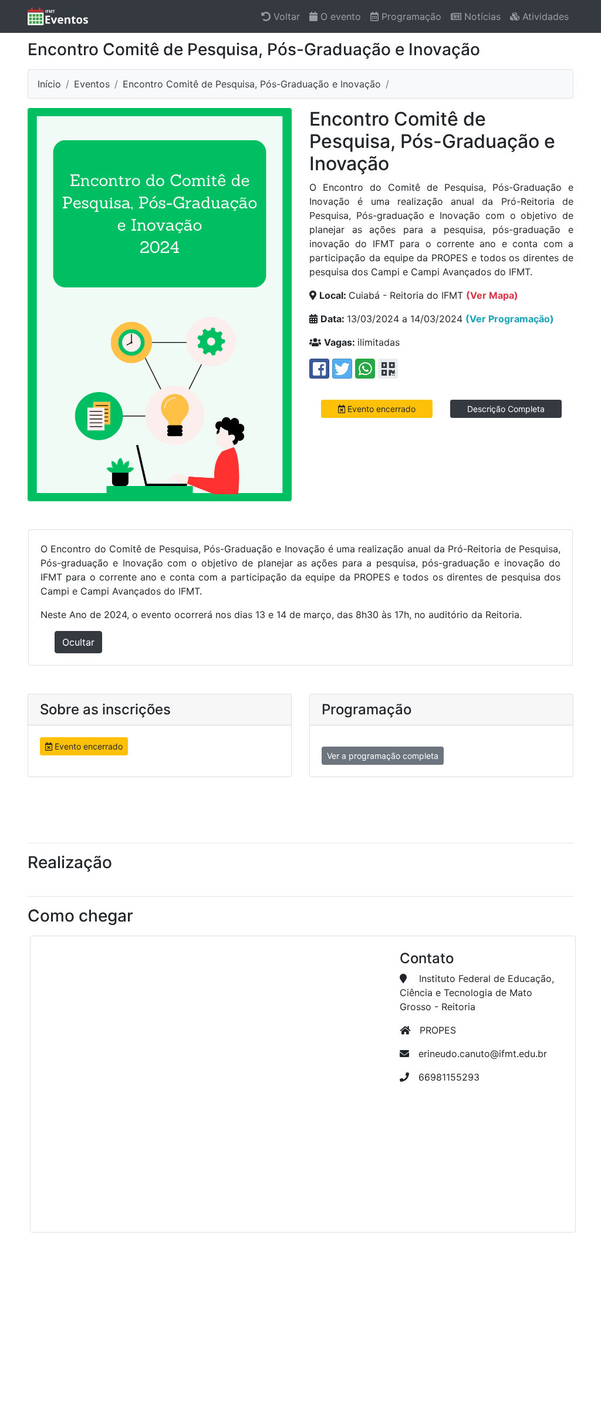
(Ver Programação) (509, 319)
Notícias (481, 16)
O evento (339, 16)
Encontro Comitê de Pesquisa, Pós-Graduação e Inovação (252, 84)
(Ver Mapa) (492, 295)
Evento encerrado (380, 409)
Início (49, 84)
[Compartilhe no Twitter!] (342, 369)
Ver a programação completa (382, 756)
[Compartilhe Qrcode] (388, 369)
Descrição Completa (506, 409)
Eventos (92, 84)
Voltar (285, 16)
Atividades (544, 16)
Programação (410, 16)
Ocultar (78, 642)
